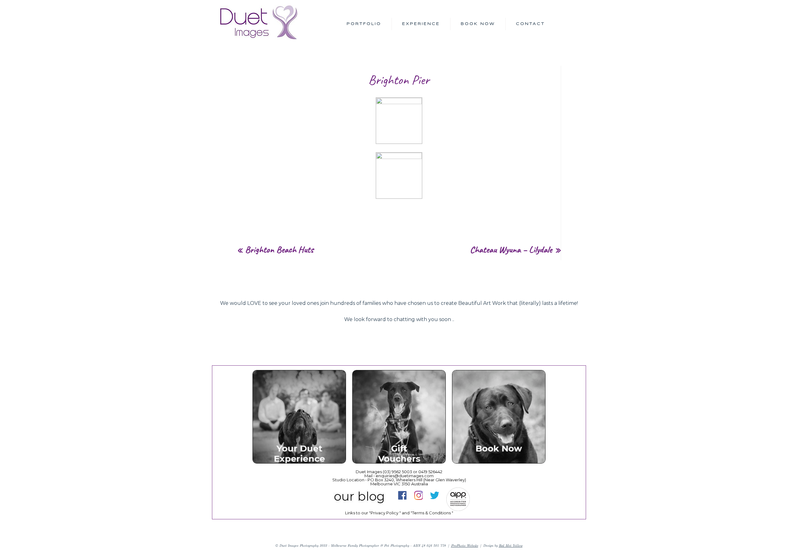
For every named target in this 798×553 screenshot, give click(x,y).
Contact (530, 24)
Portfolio (364, 24)
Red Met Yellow (510, 545)
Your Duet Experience (299, 418)
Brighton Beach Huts (279, 249)
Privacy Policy (384, 512)
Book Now (478, 24)
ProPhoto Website (464, 545)
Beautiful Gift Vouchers (399, 418)
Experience (421, 24)
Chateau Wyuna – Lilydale (511, 249)
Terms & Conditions (431, 512)
